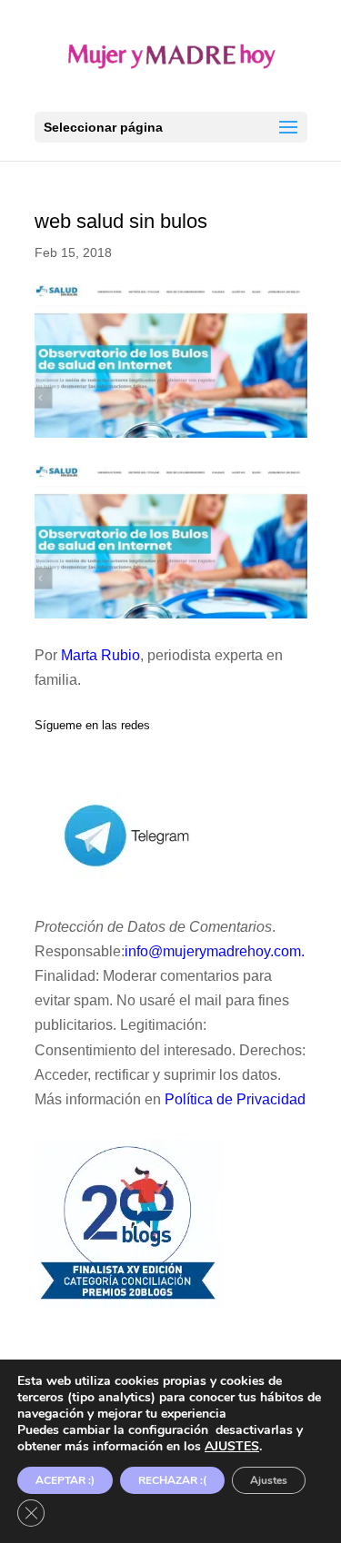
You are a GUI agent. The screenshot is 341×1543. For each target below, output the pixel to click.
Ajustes (268, 1480)
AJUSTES (232, 1447)
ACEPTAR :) (65, 1480)
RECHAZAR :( (172, 1480)
